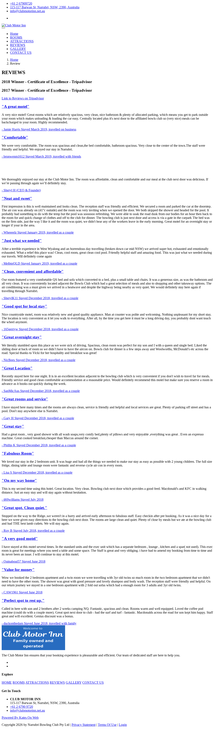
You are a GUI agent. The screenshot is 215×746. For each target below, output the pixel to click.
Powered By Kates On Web (20, 717)
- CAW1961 (22, 592)
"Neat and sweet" (17, 198)
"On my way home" (19, 480)
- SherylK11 (40, 298)
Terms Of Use (107, 724)
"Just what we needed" (22, 240)
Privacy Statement (84, 724)
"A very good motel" (20, 538)
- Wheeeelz (38, 232)
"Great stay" (13, 426)
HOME (7, 682)
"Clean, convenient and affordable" (33, 271)
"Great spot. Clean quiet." (24, 508)
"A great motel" (15, 106)
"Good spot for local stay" (24, 306)
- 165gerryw (40, 329)
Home (14, 33)
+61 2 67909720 (21, 3)
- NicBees (38, 360)
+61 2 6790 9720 (21, 706)
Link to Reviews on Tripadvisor (23, 98)
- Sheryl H (21, 190)
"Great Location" (17, 368)
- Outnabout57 (23, 561)
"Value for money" (18, 569)
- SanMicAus (41, 391)
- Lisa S (37, 472)
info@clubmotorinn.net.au (27, 11)
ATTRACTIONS (22, 41)
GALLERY (18, 49)
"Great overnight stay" (22, 337)
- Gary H (38, 418)
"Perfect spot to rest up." (23, 600)
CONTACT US (20, 52)
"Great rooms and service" (25, 399)
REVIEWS (17, 45)
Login (123, 724)
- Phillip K (39, 445)
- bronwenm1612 (41, 156)
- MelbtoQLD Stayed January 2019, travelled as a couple (39, 263)
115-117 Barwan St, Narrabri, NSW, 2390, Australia (44, 7)
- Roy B (33, 530)
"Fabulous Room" (18, 453)
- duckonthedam (39, 623)
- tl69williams (22, 499)
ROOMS (16, 37)
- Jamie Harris (39, 129)
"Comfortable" (15, 137)
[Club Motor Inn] (14, 25)
